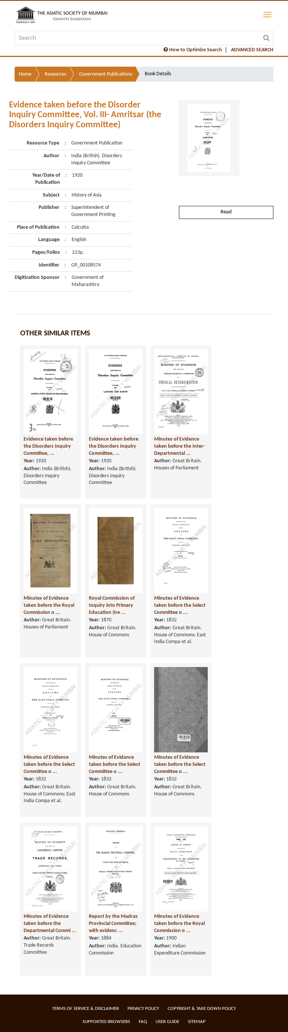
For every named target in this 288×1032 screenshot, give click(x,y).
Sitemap (197, 1021)
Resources (55, 74)
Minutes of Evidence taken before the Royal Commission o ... (49, 605)
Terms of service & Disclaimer (85, 1008)
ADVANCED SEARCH (252, 50)
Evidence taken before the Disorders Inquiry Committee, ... (48, 446)
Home (25, 74)
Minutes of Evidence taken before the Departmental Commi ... (50, 923)
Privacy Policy (143, 1008)
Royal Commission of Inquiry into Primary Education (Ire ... (112, 605)
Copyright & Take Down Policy (202, 1008)
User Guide (167, 1021)
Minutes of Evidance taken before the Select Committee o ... (114, 764)
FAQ (143, 1021)
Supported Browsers (106, 1021)
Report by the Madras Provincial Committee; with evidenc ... (113, 923)
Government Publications (105, 74)
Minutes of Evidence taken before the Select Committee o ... (180, 605)
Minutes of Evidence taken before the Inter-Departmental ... (179, 446)
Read (226, 212)
